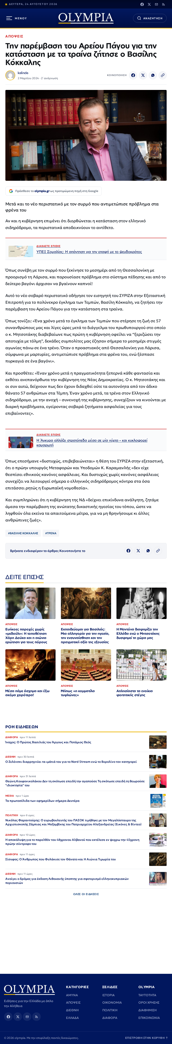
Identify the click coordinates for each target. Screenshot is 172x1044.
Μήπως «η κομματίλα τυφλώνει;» (78, 693)
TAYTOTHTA (147, 995)
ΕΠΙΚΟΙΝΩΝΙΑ (149, 1018)
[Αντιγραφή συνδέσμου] (163, 75)
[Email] (156, 4)
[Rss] (163, 4)
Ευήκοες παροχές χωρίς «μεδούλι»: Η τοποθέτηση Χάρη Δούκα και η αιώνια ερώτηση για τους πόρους (26, 635)
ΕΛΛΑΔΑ (72, 1018)
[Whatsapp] (153, 75)
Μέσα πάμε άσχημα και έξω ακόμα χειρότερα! (27, 693)
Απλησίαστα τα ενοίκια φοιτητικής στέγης (134, 693)
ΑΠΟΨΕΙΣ (14, 36)
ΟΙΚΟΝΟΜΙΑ (112, 1002)
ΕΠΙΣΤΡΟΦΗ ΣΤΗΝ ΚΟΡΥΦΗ (146, 1038)
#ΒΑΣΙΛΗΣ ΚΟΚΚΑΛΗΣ (23, 533)
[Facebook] (142, 4)
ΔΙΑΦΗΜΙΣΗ (147, 1010)
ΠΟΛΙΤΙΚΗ (109, 1010)
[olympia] (86, 18)
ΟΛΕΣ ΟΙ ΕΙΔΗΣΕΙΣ (86, 894)
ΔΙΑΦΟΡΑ (109, 1018)
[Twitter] (149, 4)
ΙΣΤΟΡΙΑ (108, 995)
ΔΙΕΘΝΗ (72, 1010)
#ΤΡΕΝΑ (50, 533)
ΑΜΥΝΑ (72, 995)
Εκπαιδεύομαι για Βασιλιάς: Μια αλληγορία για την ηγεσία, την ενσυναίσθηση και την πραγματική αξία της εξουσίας (85, 635)
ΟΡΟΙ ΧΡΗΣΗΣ (148, 1002)
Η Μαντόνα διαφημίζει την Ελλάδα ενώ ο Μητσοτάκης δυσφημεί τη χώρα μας (138, 633)
